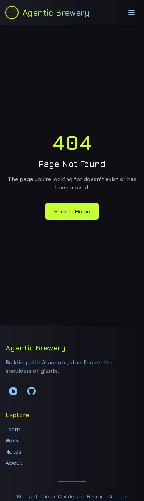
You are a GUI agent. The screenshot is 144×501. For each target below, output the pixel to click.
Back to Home (72, 211)
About (14, 462)
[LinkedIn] (13, 391)
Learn (13, 429)
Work (12, 440)
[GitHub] (31, 391)
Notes (13, 451)
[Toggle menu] (131, 13)
